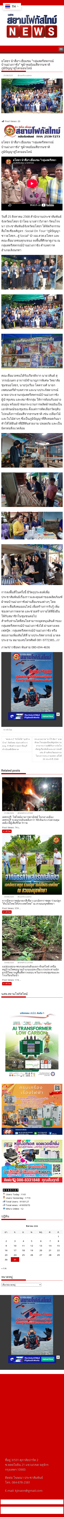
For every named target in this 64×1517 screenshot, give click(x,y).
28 (50, 1254)
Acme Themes (32, 1512)
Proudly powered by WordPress (19, 1508)
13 (40, 1245)
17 (15, 1250)
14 (50, 1245)
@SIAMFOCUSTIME (25, 813)
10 (15, 1245)
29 (58, 1254)
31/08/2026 (9, 813)
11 (23, 1245)
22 (58, 1250)
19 (31, 1250)
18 (23, 1250)
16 (6, 1250)
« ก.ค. (4, 1268)
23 (6, 1254)
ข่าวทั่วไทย (7, 730)
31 (15, 1259)
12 (31, 1245)
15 (58, 1245)
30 (6, 1259)
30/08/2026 (9, 896)
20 (40, 1250)
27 (40, 1254)
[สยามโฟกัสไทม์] (4, 48)
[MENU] (61, 49)
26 (31, 1254)
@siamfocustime (25, 75)
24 (15, 1254)
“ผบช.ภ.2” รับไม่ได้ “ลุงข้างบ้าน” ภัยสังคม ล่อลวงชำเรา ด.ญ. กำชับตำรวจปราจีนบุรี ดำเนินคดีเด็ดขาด (16, 744)
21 (50, 1250)
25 (23, 1254)
